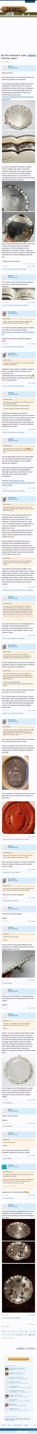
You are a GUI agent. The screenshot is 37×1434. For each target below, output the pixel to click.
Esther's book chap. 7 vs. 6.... (16, 1395)
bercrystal (5, 269)
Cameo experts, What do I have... (17, 1368)
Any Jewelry (11, 312)
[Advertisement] (18, 35)
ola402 (9, 269)
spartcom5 (11, 1369)
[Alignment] (26, 1331)
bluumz (12, 839)
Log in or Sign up (30, 1)
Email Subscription (31, 1429)
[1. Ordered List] (5, 1334)
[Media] (19, 1334)
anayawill (11, 1378)
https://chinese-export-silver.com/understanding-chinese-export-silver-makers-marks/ (18, 483)
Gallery (17, 13)
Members (24, 13)
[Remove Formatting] (31, 1331)
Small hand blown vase (14, 1381)
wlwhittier (14, 269)
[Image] (16, 1334)
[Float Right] (27, 1334)
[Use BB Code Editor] (34, 1331)
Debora (10, 907)
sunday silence (12, 1387)
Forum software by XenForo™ (7, 1431)
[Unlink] (22, 1331)
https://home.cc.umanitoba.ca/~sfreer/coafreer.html (16, 405)
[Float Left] (25, 1334)
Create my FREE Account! (18, 1359)
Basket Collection (13, 1399)
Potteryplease (6, 590)
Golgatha (11, 1396)
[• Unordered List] (3, 1334)
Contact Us (20, 1429)
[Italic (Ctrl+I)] (5, 1331)
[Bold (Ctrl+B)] (3, 1331)
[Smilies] (14, 1334)
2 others (22, 305)
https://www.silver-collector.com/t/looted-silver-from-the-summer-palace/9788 (18, 97)
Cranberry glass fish (14, 1408)
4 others (20, 269)
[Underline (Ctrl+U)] (8, 1331)
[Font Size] (14, 1331)
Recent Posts (14, 16)
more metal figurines (14, 1386)
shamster (11, 66)
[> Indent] (10, 1334)
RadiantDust (12, 1400)
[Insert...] (22, 1334)
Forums (10, 13)
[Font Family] (16, 1331)
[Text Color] (11, 1331)
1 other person (25, 590)
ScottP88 (11, 1405)
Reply (33, 266)
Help (25, 1429)
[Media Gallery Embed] (30, 1334)
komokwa (11, 1165)
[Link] (20, 1331)
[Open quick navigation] (34, 1425)
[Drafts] (33, 1334)
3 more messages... (31, 1324)
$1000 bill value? (13, 1404)
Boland (10, 1374)
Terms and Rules (32, 1431)
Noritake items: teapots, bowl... (16, 1377)
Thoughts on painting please (16, 1372)
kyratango (15, 305)
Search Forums (5, 16)
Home (4, 13)
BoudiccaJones (6, 839)
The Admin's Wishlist (10, 1420)
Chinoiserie (12, 1383)
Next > (7, 61)
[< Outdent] (8, 1334)
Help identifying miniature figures (17, 1390)
